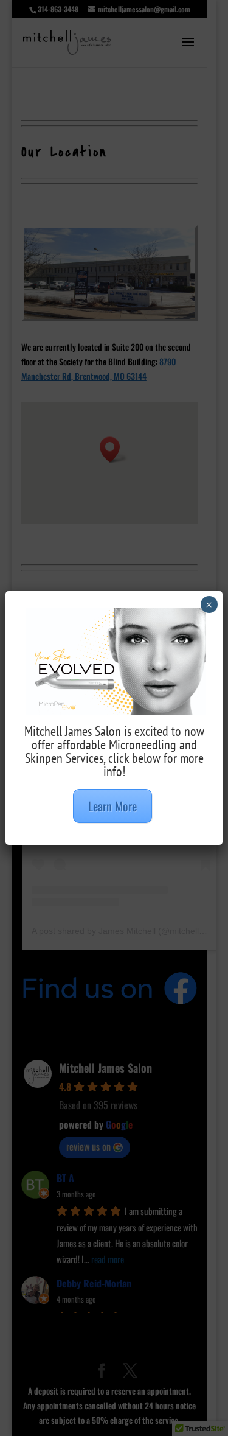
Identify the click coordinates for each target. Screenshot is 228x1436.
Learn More (112, 806)
